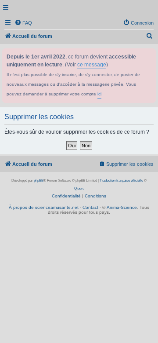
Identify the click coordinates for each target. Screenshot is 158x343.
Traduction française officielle (121, 180)
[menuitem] (23, 23)
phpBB (38, 180)
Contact (90, 207)
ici (99, 93)
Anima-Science (122, 207)
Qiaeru (79, 188)
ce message (91, 65)
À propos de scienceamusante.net (44, 207)
